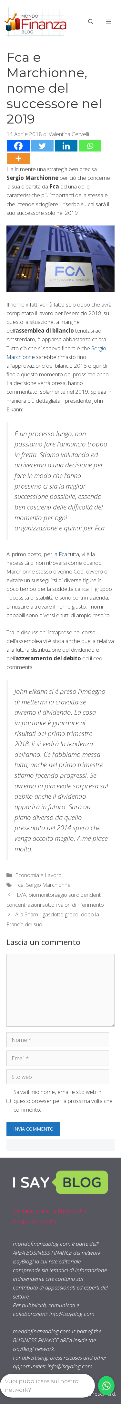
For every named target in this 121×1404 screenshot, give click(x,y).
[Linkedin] (66, 145)
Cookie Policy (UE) (34, 1222)
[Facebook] (18, 145)
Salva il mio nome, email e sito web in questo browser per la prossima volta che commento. (63, 1100)
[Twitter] (42, 145)
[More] (18, 158)
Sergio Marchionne (48, 884)
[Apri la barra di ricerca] (91, 22)
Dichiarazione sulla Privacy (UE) (49, 1211)
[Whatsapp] (90, 145)
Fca (63, 554)
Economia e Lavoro (38, 875)
